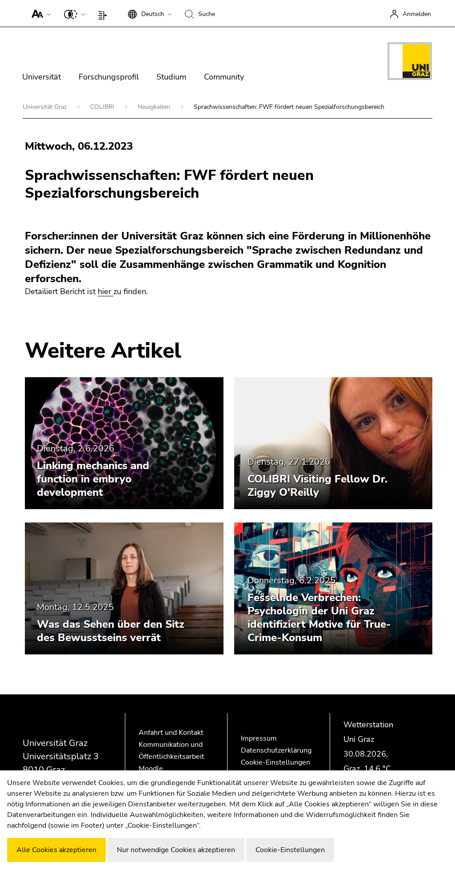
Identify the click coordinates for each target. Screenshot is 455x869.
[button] (39, 13)
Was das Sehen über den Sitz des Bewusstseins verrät (110, 631)
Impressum (259, 738)
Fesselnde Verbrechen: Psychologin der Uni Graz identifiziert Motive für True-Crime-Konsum (319, 617)
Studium (171, 77)
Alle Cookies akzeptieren (56, 850)
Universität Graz (45, 107)
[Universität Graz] (409, 62)
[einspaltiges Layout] (105, 13)
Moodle (151, 768)
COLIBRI (103, 107)
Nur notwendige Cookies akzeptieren (176, 850)
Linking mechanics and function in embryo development (93, 478)
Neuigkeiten (155, 107)
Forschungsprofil (109, 77)
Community (224, 77)
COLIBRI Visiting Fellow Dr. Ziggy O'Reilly (317, 485)
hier (105, 291)
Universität (41, 77)
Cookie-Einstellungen (275, 762)
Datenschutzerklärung (276, 750)
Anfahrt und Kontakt (171, 732)
